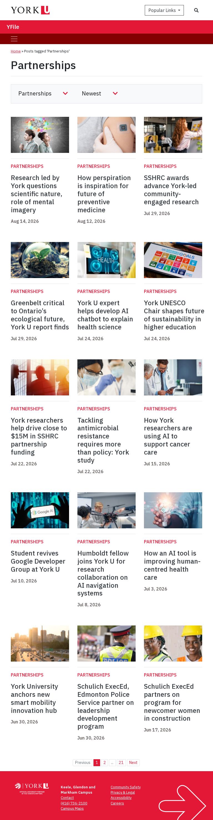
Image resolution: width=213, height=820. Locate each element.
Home (16, 51)
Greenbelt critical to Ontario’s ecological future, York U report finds (40, 314)
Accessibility (121, 797)
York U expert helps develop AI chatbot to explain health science (105, 314)
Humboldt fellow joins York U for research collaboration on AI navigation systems (103, 573)
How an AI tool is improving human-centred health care (172, 565)
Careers (117, 803)
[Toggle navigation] (14, 39)
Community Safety (126, 787)
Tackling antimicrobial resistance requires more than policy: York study (103, 440)
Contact (67, 797)
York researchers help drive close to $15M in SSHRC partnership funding (39, 436)
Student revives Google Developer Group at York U (38, 561)
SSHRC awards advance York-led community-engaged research (171, 189)
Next (133, 762)
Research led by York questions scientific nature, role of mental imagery (36, 193)
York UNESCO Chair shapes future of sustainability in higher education (174, 314)
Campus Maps (72, 808)
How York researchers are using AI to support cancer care (168, 436)
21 (121, 762)
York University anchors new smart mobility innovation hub (34, 698)
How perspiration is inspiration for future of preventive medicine (104, 193)
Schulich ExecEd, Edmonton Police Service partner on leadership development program (105, 706)
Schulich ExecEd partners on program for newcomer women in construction (172, 702)
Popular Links (162, 10)
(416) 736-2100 (74, 803)
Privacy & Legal (123, 792)
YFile (13, 27)
